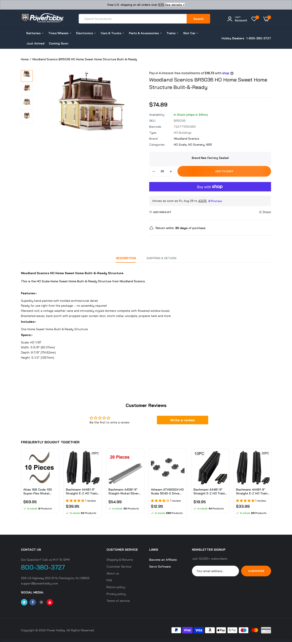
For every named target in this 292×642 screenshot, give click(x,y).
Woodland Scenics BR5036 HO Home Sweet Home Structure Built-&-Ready (208, 83)
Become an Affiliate (163, 560)
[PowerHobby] (42, 18)
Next (271, 485)
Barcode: (155, 127)
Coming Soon (58, 43)
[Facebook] (32, 602)
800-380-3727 (43, 567)
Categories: (157, 144)
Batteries (33, 33)
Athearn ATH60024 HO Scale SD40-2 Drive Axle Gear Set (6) (167, 491)
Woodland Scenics (186, 139)
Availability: (157, 115)
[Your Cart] (267, 18)
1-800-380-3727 (258, 38)
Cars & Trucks (111, 33)
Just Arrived (35, 43)
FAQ (109, 580)
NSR (209, 144)
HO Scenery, (197, 144)
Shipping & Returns (119, 560)
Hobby (232, 38)
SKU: (152, 121)
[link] (53, 458)
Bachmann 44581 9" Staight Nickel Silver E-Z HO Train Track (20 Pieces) (125, 491)
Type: (153, 133)
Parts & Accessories (144, 33)
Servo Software (160, 566)
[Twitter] (24, 602)
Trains (171, 33)
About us (112, 573)
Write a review (182, 420)
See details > (175, 5)
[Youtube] (50, 602)
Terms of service (118, 601)
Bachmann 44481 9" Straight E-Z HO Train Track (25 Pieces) (81, 491)
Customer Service (118, 566)
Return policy (115, 587)
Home (25, 59)
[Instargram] (41, 602)
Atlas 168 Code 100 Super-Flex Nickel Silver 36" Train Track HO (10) (39, 491)
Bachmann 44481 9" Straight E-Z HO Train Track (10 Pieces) (209, 491)
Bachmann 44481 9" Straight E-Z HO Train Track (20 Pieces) (251, 491)
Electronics (85, 33)
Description (126, 258)
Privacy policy (116, 594)
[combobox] (132, 18)
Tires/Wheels (58, 33)
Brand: (153, 139)
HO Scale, (181, 144)
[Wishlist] (255, 18)
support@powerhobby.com (39, 583)
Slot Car (189, 33)
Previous (21, 485)
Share (267, 212)
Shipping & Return (161, 258)
